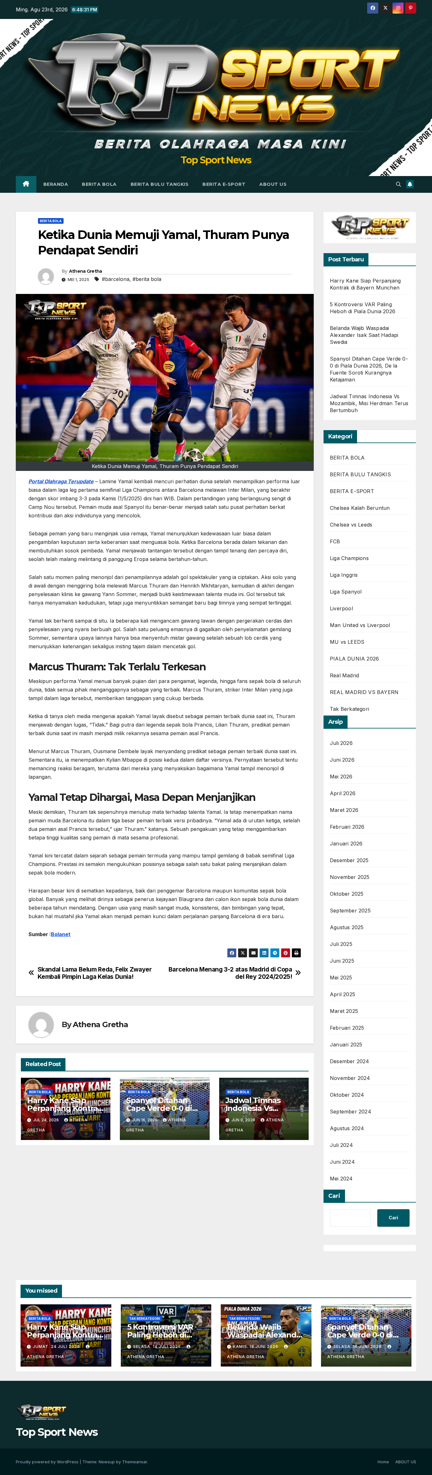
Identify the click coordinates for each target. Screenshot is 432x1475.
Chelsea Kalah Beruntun (360, 508)
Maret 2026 (344, 810)
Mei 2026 (341, 776)
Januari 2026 (346, 843)
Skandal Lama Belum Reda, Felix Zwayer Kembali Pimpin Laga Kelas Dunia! (95, 973)
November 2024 (350, 1078)
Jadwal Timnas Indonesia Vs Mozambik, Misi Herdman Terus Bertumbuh (369, 403)
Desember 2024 (349, 1061)
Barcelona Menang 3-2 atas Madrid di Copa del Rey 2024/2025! (230, 973)
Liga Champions (349, 558)
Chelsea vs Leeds (351, 524)
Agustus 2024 (347, 1128)
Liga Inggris (344, 575)
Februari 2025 (347, 1028)
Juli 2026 (341, 743)
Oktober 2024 (347, 1095)
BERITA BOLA (99, 184)
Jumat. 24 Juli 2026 (57, 1346)
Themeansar (134, 1461)
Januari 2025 (346, 1044)
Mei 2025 (341, 977)
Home (383, 1461)
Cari (334, 1195)
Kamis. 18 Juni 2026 (256, 1346)
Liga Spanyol (345, 591)
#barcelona (115, 279)
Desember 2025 (349, 860)
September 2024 (350, 1111)
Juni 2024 (342, 1162)
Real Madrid (344, 675)
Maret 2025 (344, 1011)
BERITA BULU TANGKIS (160, 184)
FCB (335, 541)
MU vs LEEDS (347, 642)
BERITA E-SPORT (223, 184)
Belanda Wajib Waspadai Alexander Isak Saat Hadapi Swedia (364, 335)
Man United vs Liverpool (360, 625)
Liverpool (341, 608)
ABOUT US (273, 184)
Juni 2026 (342, 760)
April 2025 (342, 994)
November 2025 (350, 877)
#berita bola (147, 279)
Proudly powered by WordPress (48, 1461)
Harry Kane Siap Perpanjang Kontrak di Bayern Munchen (64, 1108)
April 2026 (342, 793)
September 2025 (350, 910)
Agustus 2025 (346, 927)
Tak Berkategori (349, 709)
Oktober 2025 (346, 894)
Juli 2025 (341, 944)
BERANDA (55, 184)
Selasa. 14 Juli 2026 (157, 1346)
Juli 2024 (341, 1145)
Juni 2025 (342, 961)
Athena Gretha (85, 271)
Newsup (107, 1461)
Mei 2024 (341, 1178)
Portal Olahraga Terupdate (61, 481)
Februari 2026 (347, 827)
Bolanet (61, 934)
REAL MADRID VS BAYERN (364, 692)
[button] (398, 184)
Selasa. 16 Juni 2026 (358, 1346)
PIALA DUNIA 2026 (354, 658)
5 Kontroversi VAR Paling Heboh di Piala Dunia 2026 (160, 1334)
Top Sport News (216, 160)
